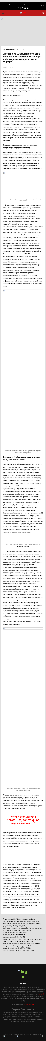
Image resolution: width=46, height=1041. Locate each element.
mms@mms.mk (28, 1004)
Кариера (42, 5)
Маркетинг (19, 5)
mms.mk (41, 994)
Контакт (11, 5)
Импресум (4, 5)
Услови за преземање (31, 5)
